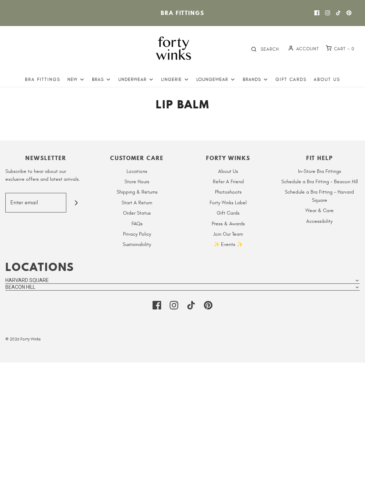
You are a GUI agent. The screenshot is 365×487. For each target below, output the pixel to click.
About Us (327, 79)
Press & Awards (228, 224)
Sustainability (137, 244)
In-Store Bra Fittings (319, 171)
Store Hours (136, 182)
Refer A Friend (228, 182)
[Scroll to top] (352, 477)
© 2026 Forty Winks (23, 339)
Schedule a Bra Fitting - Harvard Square (319, 196)
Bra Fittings (182, 13)
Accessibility (319, 221)
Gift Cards (291, 79)
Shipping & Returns (137, 192)
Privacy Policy (137, 234)
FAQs (137, 224)
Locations (137, 171)
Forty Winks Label (228, 203)
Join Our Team (228, 234)
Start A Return (137, 203)
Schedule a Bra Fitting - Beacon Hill (319, 182)
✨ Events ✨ (228, 244)
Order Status (137, 213)
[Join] (76, 202)
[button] (182, 280)
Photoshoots (228, 192)
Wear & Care (319, 210)
